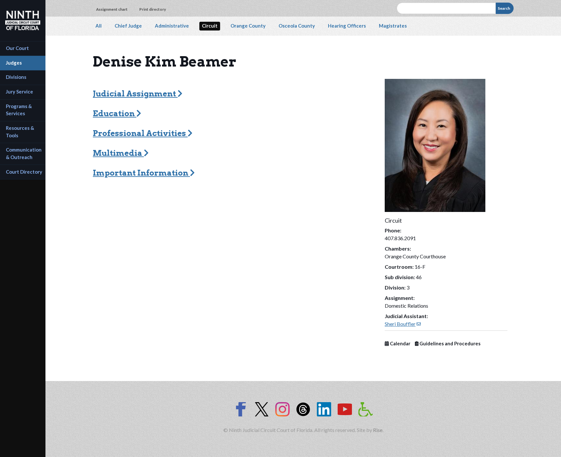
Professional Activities (140, 133)
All (98, 26)
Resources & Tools (20, 131)
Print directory (152, 9)
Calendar (399, 343)
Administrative (172, 26)
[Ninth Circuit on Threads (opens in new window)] (303, 409)
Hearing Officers (347, 26)
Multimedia (118, 153)
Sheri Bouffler (403, 324)
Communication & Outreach (24, 153)
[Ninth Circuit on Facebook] (241, 409)
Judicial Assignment (135, 93)
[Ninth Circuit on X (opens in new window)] (262, 409)
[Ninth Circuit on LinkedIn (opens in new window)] (324, 409)
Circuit (210, 26)
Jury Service (19, 91)
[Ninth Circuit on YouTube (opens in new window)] (345, 409)
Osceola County (297, 26)
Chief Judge (128, 26)
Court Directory (24, 172)
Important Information (141, 173)
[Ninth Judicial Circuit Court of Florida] (22, 20)
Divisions (16, 77)
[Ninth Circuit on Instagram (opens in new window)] (282, 409)
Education (114, 113)
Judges (14, 63)
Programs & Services (19, 110)
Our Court (17, 48)
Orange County (248, 26)
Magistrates (393, 26)
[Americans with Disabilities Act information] (365, 409)
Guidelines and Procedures (449, 343)
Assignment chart (112, 9)
